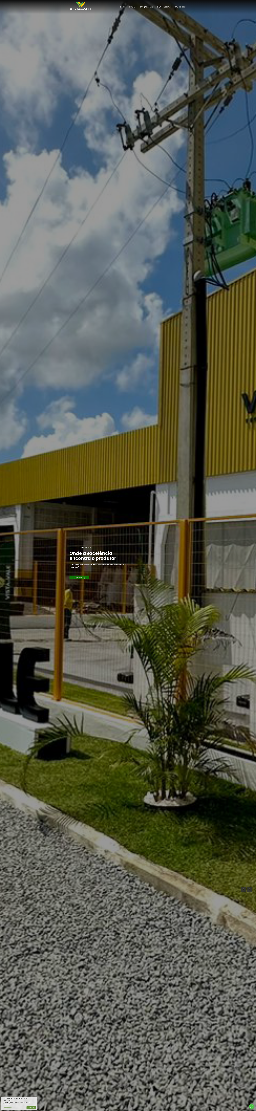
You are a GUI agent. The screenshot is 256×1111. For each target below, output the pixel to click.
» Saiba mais (8, 1108)
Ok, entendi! (31, 1107)
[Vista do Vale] (81, 7)
